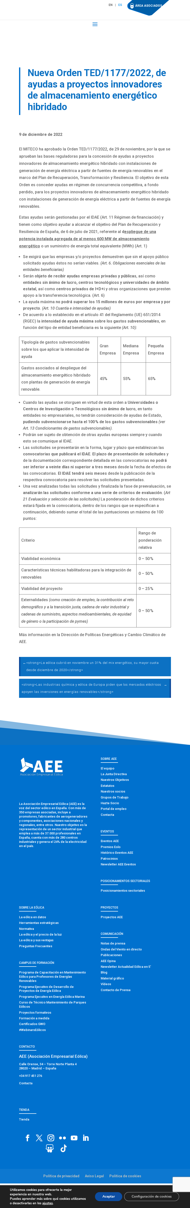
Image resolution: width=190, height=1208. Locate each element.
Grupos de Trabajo (114, 797)
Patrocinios (109, 858)
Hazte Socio (110, 803)
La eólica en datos (32, 917)
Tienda (24, 1119)
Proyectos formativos (35, 1012)
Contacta (107, 815)
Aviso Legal (94, 1176)
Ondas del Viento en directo (121, 949)
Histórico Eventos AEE (117, 852)
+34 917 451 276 (30, 1076)
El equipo (107, 768)
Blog (104, 972)
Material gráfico (112, 978)
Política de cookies (125, 1176)
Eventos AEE (110, 841)
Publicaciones (111, 955)
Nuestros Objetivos (115, 780)
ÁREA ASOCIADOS (148, 5)
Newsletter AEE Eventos (118, 864)
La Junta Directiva (114, 774)
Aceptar (108, 1196)
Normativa (26, 929)
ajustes (47, 1203)
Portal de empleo (113, 809)
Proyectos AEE (112, 917)
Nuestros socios (113, 791)
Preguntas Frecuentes (35, 946)
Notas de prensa (113, 943)
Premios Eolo (110, 847)
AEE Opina (108, 961)
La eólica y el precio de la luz (40, 934)
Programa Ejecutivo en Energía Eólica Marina (52, 997)
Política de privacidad (61, 1176)
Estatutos (107, 786)
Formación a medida (34, 1018)
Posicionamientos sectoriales (123, 890)
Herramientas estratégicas (39, 923)
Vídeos (106, 984)
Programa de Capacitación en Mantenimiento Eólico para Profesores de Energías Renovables (52, 977)
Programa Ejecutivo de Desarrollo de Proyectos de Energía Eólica (46, 989)
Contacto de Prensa (115, 990)
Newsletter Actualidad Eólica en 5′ (126, 967)
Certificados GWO (32, 1024)
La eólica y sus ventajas (36, 940)
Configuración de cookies (152, 1196)
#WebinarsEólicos (32, 1030)
